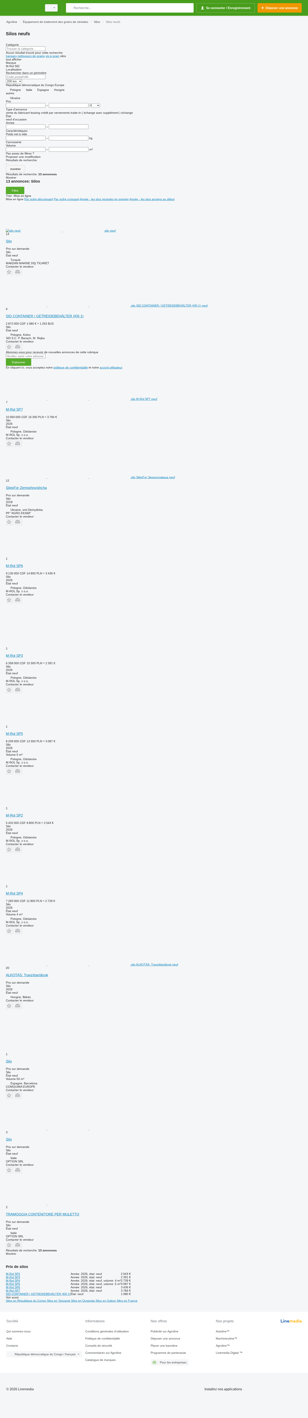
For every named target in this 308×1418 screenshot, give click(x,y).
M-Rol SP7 (14, 410)
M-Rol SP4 (14, 893)
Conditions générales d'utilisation (107, 1331)
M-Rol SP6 (14, 566)
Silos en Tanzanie (59, 1300)
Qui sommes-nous (18, 1331)
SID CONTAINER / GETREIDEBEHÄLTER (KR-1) (45, 316)
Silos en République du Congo (26, 1300)
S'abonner (18, 362)
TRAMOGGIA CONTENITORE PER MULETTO (42, 1214)
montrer (15, 169)
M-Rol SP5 (14, 734)
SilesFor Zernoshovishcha (26, 488)
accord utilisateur (111, 367)
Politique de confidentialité (102, 1338)
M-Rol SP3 (14, 656)
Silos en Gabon (106, 1300)
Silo (9, 241)
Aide (9, 1338)
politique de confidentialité (70, 367)
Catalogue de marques (100, 1360)
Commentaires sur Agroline (103, 1352)
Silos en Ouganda (83, 1300)
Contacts (12, 1345)
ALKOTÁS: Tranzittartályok (27, 975)
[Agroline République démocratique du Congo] (23, 8)
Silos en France (127, 1300)
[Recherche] (70, 7)
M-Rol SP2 (14, 815)
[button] (10, 272)
